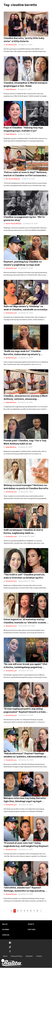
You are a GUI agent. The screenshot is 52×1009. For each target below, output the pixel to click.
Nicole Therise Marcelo (14, 223)
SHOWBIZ (5, 929)
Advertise (29, 956)
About (5, 956)
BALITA (4, 924)
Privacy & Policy (16, 956)
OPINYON (5, 935)
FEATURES (31, 929)
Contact (39, 956)
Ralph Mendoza (11, 89)
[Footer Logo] (11, 963)
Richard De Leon (11, 45)
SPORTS (31, 924)
